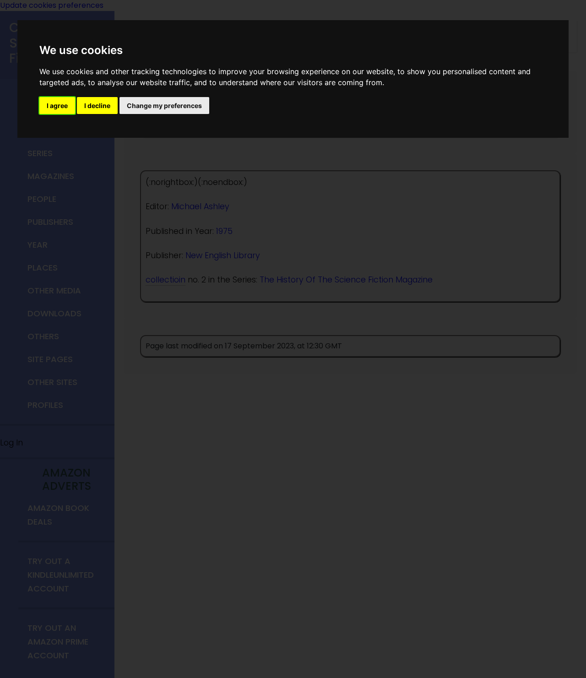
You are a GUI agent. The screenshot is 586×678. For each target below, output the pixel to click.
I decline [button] (97, 105)
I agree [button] (57, 105)
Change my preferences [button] (164, 105)
